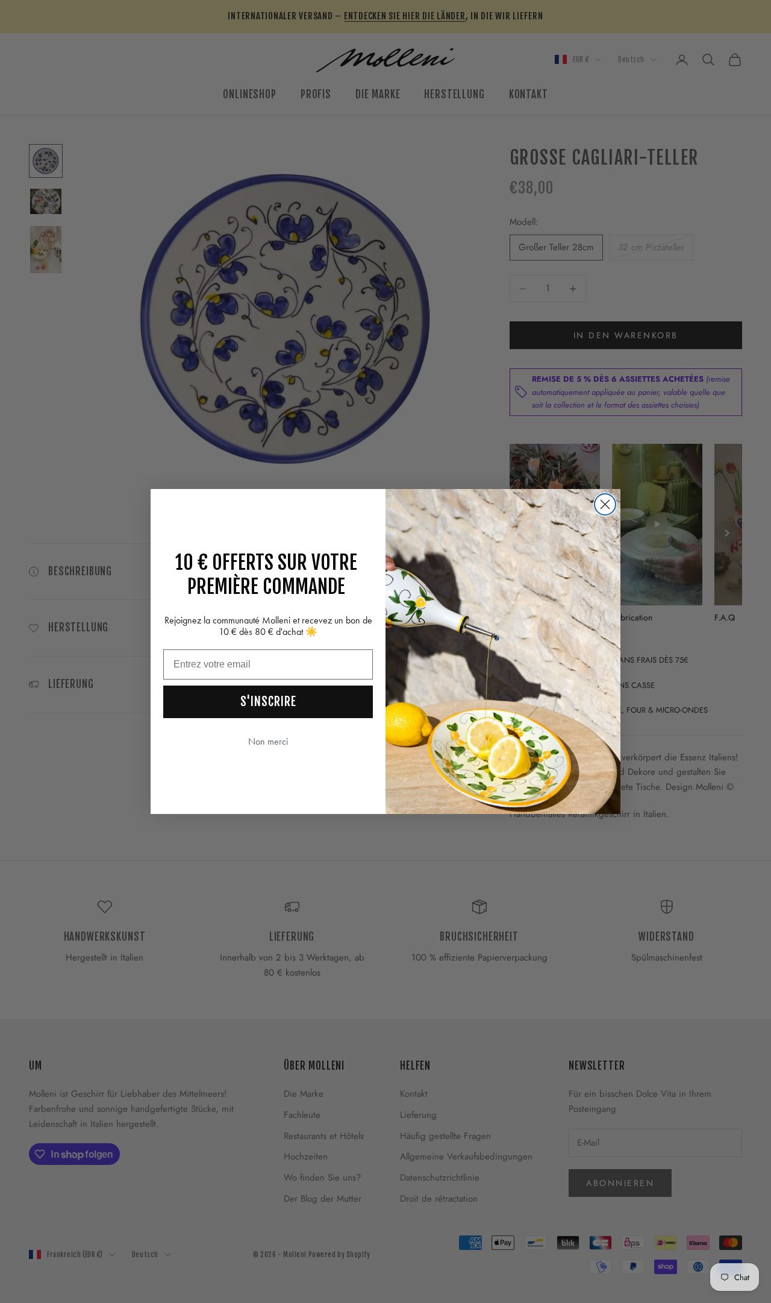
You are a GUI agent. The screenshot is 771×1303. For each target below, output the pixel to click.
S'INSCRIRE (268, 701)
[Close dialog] (605, 504)
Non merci (268, 741)
